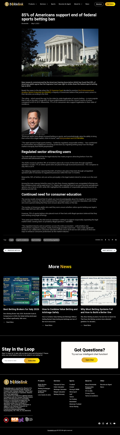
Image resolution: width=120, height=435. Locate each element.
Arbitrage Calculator (60, 389)
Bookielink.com (52, 430)
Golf (70, 394)
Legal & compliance (22, 240)
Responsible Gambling (89, 387)
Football (72, 384)
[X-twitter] (111, 423)
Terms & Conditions (91, 396)
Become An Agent (65, 4)
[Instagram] (103, 423)
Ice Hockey (73, 399)
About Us (77, 4)
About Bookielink (90, 384)
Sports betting (36, 240)
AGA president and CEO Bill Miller (72, 138)
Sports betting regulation (51, 240)
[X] (109, 239)
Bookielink (25, 23)
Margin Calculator (59, 392)
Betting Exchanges (44, 388)
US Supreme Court (56, 90)
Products (32, 4)
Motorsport (73, 392)
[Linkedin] (116, 239)
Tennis (71, 397)
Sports (53, 4)
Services (43, 4)
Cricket (71, 387)
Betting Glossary (59, 394)
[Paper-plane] (107, 423)
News (87, 4)
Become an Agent (106, 384)
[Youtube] (114, 423)
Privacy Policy (90, 393)
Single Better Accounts (42, 391)
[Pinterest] (112, 239)
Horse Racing (73, 406)
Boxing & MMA (74, 389)
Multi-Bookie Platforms (42, 385)
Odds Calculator (59, 387)
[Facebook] (105, 239)
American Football (75, 404)
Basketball (72, 401)
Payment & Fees (59, 384)
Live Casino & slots (44, 395)
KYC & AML (89, 391)
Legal (11, 240)
